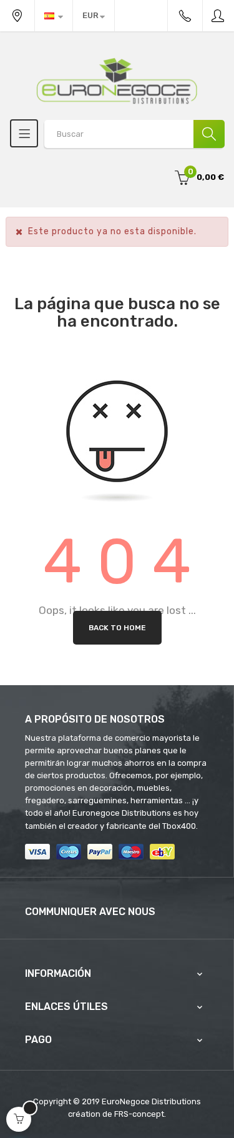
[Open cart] (18, 1119)
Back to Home (117, 627)
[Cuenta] (218, 15)
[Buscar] (209, 134)
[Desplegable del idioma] (53, 15)
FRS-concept (139, 1114)
